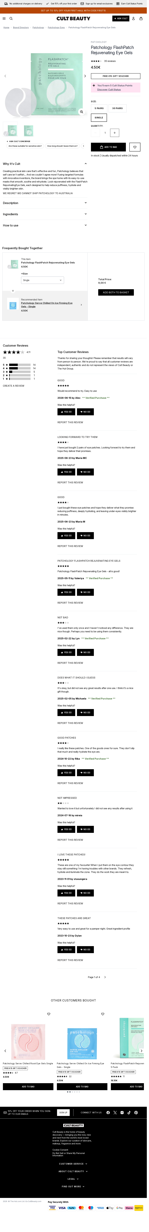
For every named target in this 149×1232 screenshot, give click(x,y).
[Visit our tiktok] (129, 1112)
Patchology (38, 27)
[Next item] (141, 1051)
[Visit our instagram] (122, 1112)
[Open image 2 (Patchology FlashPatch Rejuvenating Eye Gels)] (28, 129)
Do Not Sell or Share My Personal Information (69, 1154)
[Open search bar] (11, 18)
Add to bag (28, 1086)
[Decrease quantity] (95, 133)
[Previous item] (5, 1051)
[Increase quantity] (114, 133)
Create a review (13, 385)
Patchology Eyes (56, 27)
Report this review (70, 422)
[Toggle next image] (85, 76)
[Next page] (105, 977)
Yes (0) (68, 412)
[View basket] (141, 18)
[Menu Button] (4, 18)
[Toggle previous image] (5, 76)
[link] (133, 18)
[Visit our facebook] (108, 1112)
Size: (94, 101)
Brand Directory (21, 27)
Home (6, 27)
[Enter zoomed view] (81, 111)
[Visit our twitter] (115, 1112)
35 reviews (110, 61)
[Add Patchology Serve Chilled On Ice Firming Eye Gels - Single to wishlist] (102, 1014)
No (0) (87, 412)
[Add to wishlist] (134, 147)
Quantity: (97, 126)
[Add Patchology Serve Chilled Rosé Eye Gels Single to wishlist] (48, 1014)
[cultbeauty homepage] (73, 18)
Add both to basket (116, 292)
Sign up (63, 1112)
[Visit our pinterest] (136, 1112)
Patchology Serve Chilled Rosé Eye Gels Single (28, 1063)
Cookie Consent (60, 1150)
